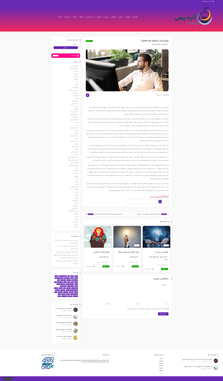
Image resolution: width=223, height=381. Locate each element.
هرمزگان (76, 214)
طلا (64, 288)
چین (59, 294)
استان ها (76, 74)
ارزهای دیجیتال (63, 276)
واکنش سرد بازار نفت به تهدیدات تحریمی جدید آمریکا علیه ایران (63, 309)
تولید (76, 282)
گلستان (76, 190)
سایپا (76, 286)
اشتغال (56, 276)
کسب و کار (89, 41)
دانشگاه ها (75, 117)
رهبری (76, 130)
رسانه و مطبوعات (74, 128)
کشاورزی (76, 176)
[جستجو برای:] (66, 44)
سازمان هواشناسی (60, 284)
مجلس (76, 198)
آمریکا (76, 276)
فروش (60, 288)
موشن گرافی (75, 208)
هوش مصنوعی (74, 294)
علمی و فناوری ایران (73, 157)
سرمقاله (76, 133)
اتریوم (72, 276)
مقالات (81, 17)
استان (74, 17)
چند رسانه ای (90, 17)
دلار (69, 282)
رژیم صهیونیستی (69, 284)
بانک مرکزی (75, 280)
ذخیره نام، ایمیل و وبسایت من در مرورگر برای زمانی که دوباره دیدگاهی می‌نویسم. (146, 309)
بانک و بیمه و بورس (73, 90)
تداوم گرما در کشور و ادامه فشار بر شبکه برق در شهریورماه (63, 336)
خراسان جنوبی (74, 104)
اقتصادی (135, 17)
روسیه (76, 284)
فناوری (128, 17)
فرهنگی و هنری (74, 163)
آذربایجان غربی (74, 66)
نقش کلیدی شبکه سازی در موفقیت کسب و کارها (149, 214)
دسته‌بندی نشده (74, 120)
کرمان (76, 168)
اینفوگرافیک (75, 87)
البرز (77, 82)
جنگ (72, 282)
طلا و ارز (76, 155)
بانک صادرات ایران (59, 278)
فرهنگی (114, 17)
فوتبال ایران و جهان (73, 165)
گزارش (76, 182)
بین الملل (75, 93)
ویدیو (76, 225)
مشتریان (62, 290)
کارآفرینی (70, 296)
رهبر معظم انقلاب (58, 282)
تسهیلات (63, 280)
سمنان (76, 139)
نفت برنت (66, 292)
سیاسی (121, 17)
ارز (68, 276)
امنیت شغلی (136, 184)
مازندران (76, 195)
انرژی (76, 85)
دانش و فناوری (74, 114)
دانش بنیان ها (74, 112)
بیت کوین (69, 280)
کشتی (76, 179)
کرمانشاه (76, 171)
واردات (67, 294)
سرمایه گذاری (71, 286)
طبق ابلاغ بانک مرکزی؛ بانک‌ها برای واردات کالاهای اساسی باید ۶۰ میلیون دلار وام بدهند (63, 329)
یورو (59, 296)
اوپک (72, 278)
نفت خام (60, 292)
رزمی (77, 125)
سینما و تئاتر (75, 147)
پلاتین (63, 294)
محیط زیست (75, 200)
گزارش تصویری (74, 187)
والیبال (76, 217)
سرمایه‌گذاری (74, 288)
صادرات (68, 288)
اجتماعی (99, 17)
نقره (56, 292)
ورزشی (106, 17)
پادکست (76, 96)
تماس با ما (67, 17)
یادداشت (76, 227)
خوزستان (76, 109)
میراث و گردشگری (73, 211)
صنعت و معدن (74, 152)
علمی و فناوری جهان (73, 160)
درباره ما (60, 17)
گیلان (76, 192)
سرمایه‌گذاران (63, 286)
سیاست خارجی (74, 141)
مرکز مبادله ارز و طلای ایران (71, 290)
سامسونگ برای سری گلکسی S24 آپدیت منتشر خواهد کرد (108, 214)
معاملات (57, 290)
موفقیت (91, 172)
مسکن (76, 203)
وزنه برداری (75, 222)
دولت (76, 122)
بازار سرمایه (67, 278)
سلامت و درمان (74, 136)
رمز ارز (65, 282)
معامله (76, 292)
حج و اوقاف (75, 101)
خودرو (76, 106)
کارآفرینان (75, 296)
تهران (76, 98)
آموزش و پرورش (74, 69)
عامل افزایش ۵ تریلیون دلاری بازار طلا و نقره (67, 252)
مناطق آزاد (75, 206)
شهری (76, 149)
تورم (59, 280)
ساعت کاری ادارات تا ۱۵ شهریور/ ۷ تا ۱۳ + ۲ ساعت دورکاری (63, 315)
